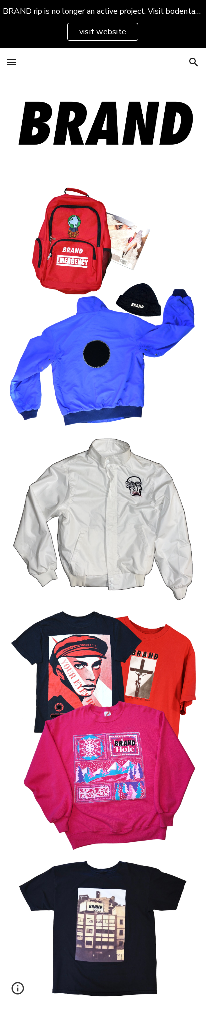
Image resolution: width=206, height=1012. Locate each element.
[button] (12, 62)
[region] (103, 24)
